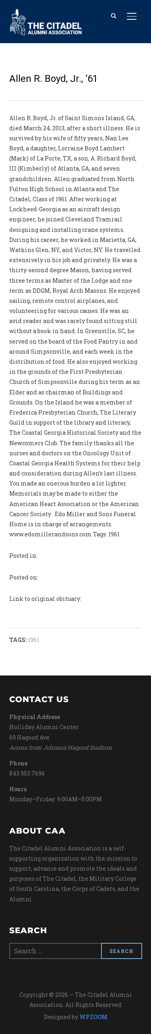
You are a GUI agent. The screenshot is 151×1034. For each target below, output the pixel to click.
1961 (33, 640)
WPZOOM (93, 1017)
